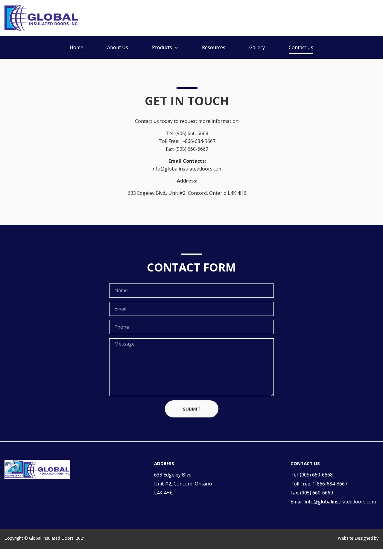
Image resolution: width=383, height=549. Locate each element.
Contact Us (301, 47)
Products (162, 47)
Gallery (257, 47)
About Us (117, 47)
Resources (213, 47)
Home (76, 47)
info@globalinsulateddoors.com (340, 501)
